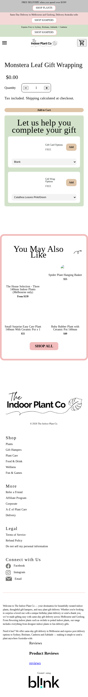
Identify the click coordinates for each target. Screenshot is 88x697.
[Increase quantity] (46, 88)
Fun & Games (14, 472)
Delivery (11, 515)
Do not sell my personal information (27, 546)
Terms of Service (16, 534)
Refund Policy (14, 540)
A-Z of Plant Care (16, 509)
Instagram (19, 572)
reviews (35, 663)
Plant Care (12, 455)
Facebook (19, 565)
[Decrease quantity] (25, 88)
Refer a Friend (14, 492)
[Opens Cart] (82, 42)
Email (18, 578)
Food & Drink (14, 461)
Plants (9, 444)
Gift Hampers (13, 449)
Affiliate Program (16, 498)
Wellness (11, 467)
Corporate (11, 503)
